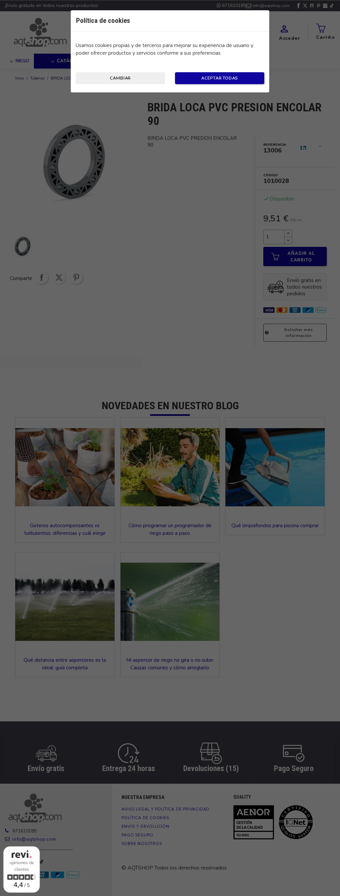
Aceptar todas (219, 78)
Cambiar (120, 78)
